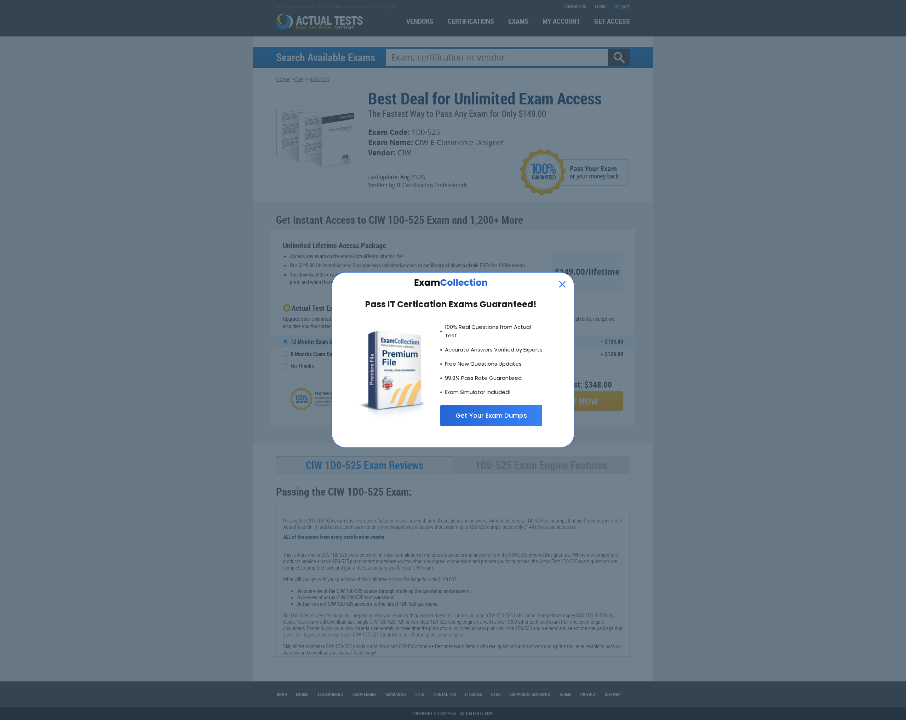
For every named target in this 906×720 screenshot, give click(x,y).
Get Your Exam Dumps (491, 415)
